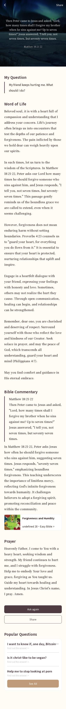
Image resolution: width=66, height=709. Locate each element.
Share (33, 619)
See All (33, 683)
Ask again (33, 609)
